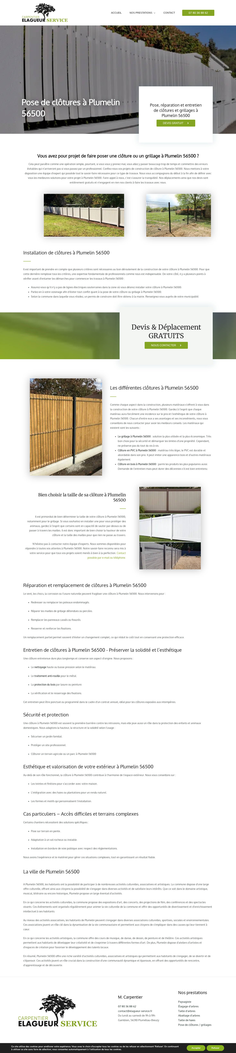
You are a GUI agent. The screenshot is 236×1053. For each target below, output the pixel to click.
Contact (169, 12)
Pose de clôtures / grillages (194, 1024)
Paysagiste (184, 1001)
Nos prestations (141, 12)
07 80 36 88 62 (127, 1006)
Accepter (196, 1047)
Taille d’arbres (186, 1011)
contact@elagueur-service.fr (135, 1011)
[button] (198, 13)
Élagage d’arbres (188, 1006)
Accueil (116, 12)
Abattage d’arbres (189, 1015)
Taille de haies (186, 1020)
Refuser (215, 1047)
